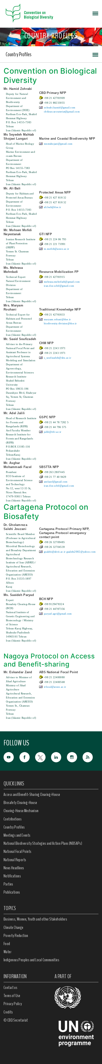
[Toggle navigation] (95, 13)
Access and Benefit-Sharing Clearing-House (32, 794)
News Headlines (14, 868)
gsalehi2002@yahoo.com (81, 551)
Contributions (13, 819)
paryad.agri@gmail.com (58, 613)
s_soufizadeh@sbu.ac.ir (57, 357)
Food (7, 944)
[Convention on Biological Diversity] (29, 13)
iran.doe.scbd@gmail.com (59, 285)
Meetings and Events (17, 835)
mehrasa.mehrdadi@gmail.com (62, 281)
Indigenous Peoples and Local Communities (31, 960)
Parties (8, 884)
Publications (12, 892)
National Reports (15, 860)
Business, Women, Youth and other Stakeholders (35, 919)
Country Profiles (18, 54)
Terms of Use (12, 995)
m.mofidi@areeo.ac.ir (56, 248)
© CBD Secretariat (16, 1020)
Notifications (12, 876)
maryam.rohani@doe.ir (57, 319)
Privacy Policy (13, 1004)
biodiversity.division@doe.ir (60, 323)
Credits (8, 1012)
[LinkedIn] (59, 756)
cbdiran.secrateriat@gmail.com (62, 111)
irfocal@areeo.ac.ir (55, 686)
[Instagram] (75, 756)
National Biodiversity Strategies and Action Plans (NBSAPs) (43, 843)
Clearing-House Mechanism (21, 811)
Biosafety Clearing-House (20, 802)
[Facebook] (27, 756)
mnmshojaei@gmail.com (58, 143)
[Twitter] (43, 756)
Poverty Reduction (16, 935)
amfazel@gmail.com (56, 481)
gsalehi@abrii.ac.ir (54, 551)
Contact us (10, 987)
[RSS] (90, 757)
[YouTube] (11, 756)
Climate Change (13, 927)
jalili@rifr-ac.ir (52, 431)
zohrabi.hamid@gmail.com (59, 107)
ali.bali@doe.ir (52, 207)
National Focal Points (17, 851)
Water (7, 952)
